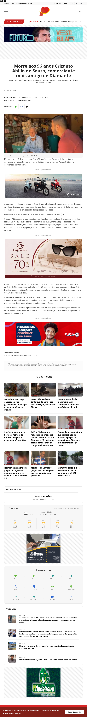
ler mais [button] (18, 713)
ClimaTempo (75, 508)
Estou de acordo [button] (74, 712)
